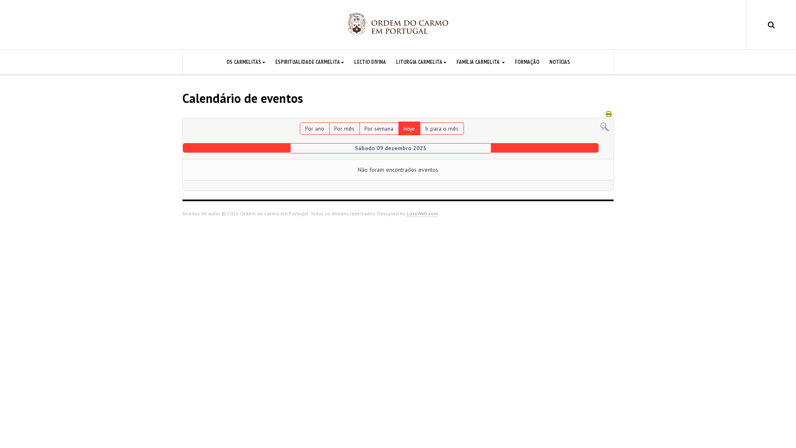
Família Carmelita (478, 62)
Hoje (409, 128)
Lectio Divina (370, 62)
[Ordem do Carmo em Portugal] (398, 24)
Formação (527, 62)
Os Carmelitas (243, 62)
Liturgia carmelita (419, 62)
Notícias (559, 62)
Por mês (344, 128)
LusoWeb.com (422, 213)
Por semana (378, 128)
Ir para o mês (442, 128)
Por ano (314, 128)
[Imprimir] (609, 114)
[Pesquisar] (604, 126)
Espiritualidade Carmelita (307, 62)
